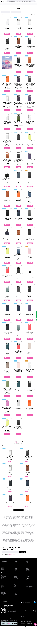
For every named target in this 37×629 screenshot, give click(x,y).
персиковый (14, 532)
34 (22, 441)
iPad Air (27, 562)
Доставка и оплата (4, 575)
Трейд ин (2, 578)
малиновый (25, 531)
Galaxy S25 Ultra (23, 524)
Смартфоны (16, 560)
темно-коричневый (10, 534)
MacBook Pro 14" (31, 517)
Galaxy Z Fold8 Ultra (9, 525)
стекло (6, 541)
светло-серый (22, 533)
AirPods (15, 586)
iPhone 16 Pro (31, 518)
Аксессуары (28, 585)
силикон (26, 540)
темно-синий (20, 534)
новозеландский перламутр (13, 539)
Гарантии (2, 577)
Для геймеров (28, 578)
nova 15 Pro (15, 569)
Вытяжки (27, 575)
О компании (3, 560)
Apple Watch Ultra (16, 577)
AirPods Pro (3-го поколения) (14, 523)
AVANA (29, 525)
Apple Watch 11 (16, 576)
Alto (21, 525)
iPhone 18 (2, 594)
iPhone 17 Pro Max (6, 518)
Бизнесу (2, 567)
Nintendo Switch (28, 579)
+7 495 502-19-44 (4, 601)
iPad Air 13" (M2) (10, 517)
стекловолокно (9, 541)
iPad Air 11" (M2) (5, 517)
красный (12, 531)
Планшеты (27, 560)
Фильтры (4, 14)
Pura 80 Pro (15, 570)
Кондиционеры (28, 570)
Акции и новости (3, 562)
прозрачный (22, 532)
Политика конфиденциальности (27, 616)
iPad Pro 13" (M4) (20, 517)
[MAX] (21, 602)
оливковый (32, 531)
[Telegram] (23, 602)
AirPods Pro (15, 587)
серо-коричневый (32, 533)
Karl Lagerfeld (29, 526)
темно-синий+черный (30, 534)
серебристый (27, 533)
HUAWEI (22, 526)
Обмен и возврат (3, 576)
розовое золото (31, 532)
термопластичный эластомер (20, 541)
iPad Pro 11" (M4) (15, 517)
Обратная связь (3, 570)
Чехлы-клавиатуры (6, 516)
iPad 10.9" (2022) (21, 523)
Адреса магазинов (4, 561)
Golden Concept (16, 526)
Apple (24, 525)
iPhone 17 (18, 518)
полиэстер (17, 540)
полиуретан (14, 540)
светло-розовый (17, 533)
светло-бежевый (7, 533)
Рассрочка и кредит (4, 583)
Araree (26, 525)
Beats (31, 525)
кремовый (15, 531)
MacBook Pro (26, 516)
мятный (29, 531)
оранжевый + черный (9, 532)
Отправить (23, 552)
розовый (3, 533)
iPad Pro (27, 561)
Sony (14, 584)
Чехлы (10, 516)
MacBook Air (22, 516)
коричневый (8, 531)
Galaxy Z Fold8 (4, 525)
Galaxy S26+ (15, 562)
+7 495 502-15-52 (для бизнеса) (7, 605)
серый (4, 534)
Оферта (22, 616)
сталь (3, 541)
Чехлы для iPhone (28, 587)
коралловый (4, 531)
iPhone (2, 585)
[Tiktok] (29, 602)
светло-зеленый (12, 533)
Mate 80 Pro (15, 568)
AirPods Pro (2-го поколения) (17, 525)
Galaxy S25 (18, 524)
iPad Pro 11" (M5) (31, 523)
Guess (20, 526)
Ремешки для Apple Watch (29, 586)
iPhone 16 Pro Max (26, 518)
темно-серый (16, 534)
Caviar (34, 525)
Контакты (2, 569)
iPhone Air (14, 518)
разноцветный (27, 532)
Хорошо (14, 623)
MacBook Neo (31, 516)
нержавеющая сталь (6, 539)
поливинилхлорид (4, 540)
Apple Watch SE (16, 578)
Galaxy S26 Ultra (16, 561)
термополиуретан (26, 541)
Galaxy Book (15, 595)
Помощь (2, 572)
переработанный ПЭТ (27, 539)
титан (31, 541)
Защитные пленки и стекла (16, 516)
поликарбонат (10, 540)
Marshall (15, 585)
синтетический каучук (31, 540)
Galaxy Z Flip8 (33, 524)
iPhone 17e (21, 518)
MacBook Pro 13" (26, 517)
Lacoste (32, 526)
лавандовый (18, 531)
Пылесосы (27, 569)
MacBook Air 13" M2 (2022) (5, 524)
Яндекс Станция (28, 576)
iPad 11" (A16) (26, 523)
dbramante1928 (5, 526)
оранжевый (4, 532)
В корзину (7, 33)
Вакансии (2, 568)
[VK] (25, 602)
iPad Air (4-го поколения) (6, 523)
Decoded (9, 526)
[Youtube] (27, 602)
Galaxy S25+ (28, 524)
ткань (33, 541)
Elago (12, 526)
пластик (32, 539)
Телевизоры (27, 568)
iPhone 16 (2, 591)
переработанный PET (21, 539)
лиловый (22, 531)
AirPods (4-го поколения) (13, 524)
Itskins (25, 526)
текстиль (13, 541)
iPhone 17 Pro (11, 518)
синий (6, 534)
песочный (18, 532)
